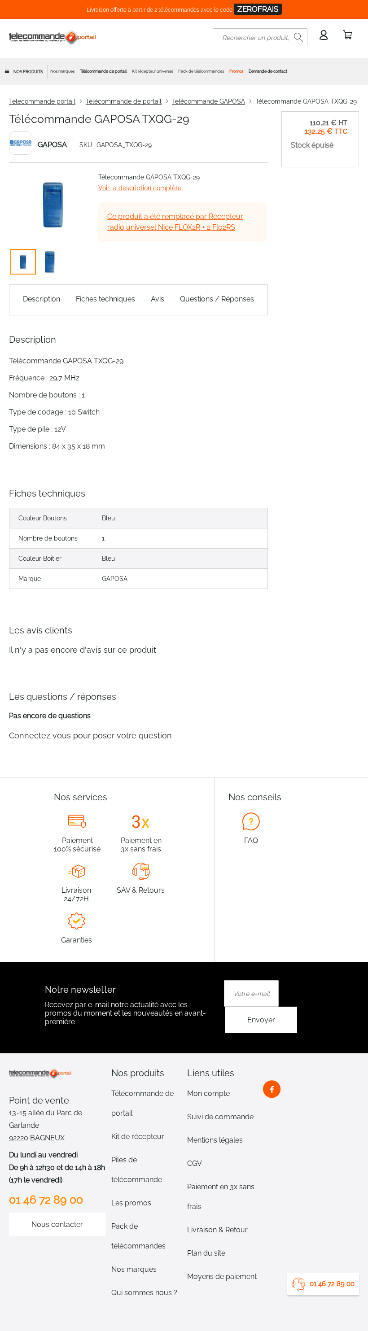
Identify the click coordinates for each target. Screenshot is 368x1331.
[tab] (146, 1073)
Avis (157, 299)
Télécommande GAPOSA (208, 101)
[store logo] (52, 37)
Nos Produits (28, 72)
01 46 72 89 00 (332, 1284)
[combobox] (260, 37)
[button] (49, 261)
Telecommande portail (42, 101)
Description (41, 299)
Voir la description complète (139, 188)
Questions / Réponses (217, 299)
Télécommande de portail (124, 101)
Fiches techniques (105, 299)
